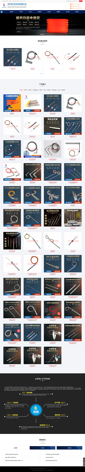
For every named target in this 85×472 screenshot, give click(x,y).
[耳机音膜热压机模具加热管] (32, 218)
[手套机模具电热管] (73, 263)
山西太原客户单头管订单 (49, 457)
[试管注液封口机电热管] (12, 332)
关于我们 (21, 11)
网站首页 (11, 11)
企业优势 (67, 11)
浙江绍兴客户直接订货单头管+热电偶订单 (11, 454)
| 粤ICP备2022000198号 (48, 468)
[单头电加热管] (73, 218)
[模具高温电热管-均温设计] (32, 309)
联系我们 (77, 11)
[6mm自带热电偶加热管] (52, 195)
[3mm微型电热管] (52, 332)
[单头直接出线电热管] (52, 149)
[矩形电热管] (73, 195)
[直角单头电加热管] (32, 149)
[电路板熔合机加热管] (73, 309)
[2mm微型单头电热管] (52, 355)
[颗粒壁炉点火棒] (12, 149)
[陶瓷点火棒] (52, 57)
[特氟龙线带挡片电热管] (32, 263)
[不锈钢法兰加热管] (32, 103)
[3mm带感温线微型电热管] (73, 172)
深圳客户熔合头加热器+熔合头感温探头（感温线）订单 (14, 460)
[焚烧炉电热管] (32, 286)
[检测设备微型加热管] (73, 332)
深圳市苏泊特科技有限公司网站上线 (51, 460)
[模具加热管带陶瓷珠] (32, 240)
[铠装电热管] (73, 103)
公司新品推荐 (12, 69)
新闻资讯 (39, 11)
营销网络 (58, 11)
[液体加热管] (12, 57)
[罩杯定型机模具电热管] (12, 286)
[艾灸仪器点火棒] (32, 57)
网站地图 (46, 470)
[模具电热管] (52, 218)
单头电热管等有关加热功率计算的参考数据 (52, 454)
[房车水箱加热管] (52, 263)
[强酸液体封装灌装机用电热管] (12, 218)
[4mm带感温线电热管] (12, 195)
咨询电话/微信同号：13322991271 (72, 1)
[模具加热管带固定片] (12, 263)
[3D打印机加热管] (52, 309)
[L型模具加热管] (32, 172)
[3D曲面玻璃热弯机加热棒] (73, 286)
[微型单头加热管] (12, 355)
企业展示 (49, 11)
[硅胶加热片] (12, 103)
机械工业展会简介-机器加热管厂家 (10, 457)
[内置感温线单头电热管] (52, 172)
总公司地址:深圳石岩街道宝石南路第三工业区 (38, 470)
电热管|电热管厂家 (50, 470)
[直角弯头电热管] (12, 172)
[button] (6, 24)
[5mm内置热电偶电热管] (32, 195)
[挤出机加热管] (52, 286)
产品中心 (30, 11)
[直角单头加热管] (73, 149)
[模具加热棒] (52, 240)
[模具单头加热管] (12, 240)
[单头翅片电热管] (52, 103)
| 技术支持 (53, 468)
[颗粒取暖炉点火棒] (72, 57)
